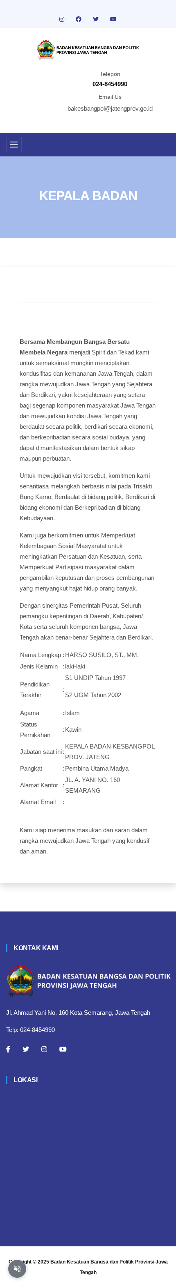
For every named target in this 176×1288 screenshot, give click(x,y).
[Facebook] (8, 1049)
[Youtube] (63, 1049)
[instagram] (62, 19)
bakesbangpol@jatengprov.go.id (110, 108)
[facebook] (79, 19)
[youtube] (113, 19)
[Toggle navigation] (14, 144)
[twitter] (96, 19)
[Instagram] (44, 1049)
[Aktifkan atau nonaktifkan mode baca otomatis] (17, 1269)
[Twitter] (25, 1049)
